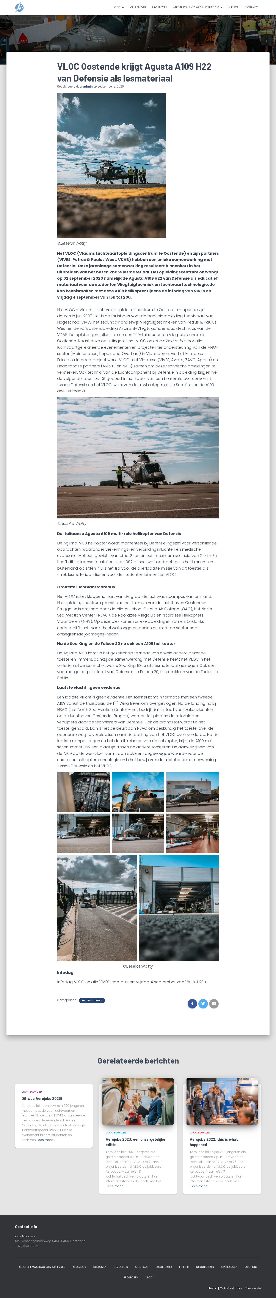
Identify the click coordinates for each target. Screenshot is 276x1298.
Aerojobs (79, 1267)
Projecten (159, 7)
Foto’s (184, 1267)
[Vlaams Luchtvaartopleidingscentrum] (19, 7)
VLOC (118, 7)
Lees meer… (46, 1140)
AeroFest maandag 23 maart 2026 (196, 7)
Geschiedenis (205, 1267)
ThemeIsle (253, 1288)
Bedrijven (100, 1267)
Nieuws (233, 7)
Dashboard (164, 1267)
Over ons (251, 1267)
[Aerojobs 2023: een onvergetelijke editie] (138, 1101)
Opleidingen (138, 7)
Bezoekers (121, 1267)
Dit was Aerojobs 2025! (42, 1098)
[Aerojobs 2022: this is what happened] (222, 1101)
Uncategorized (92, 1000)
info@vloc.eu (25, 1236)
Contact (251, 7)
